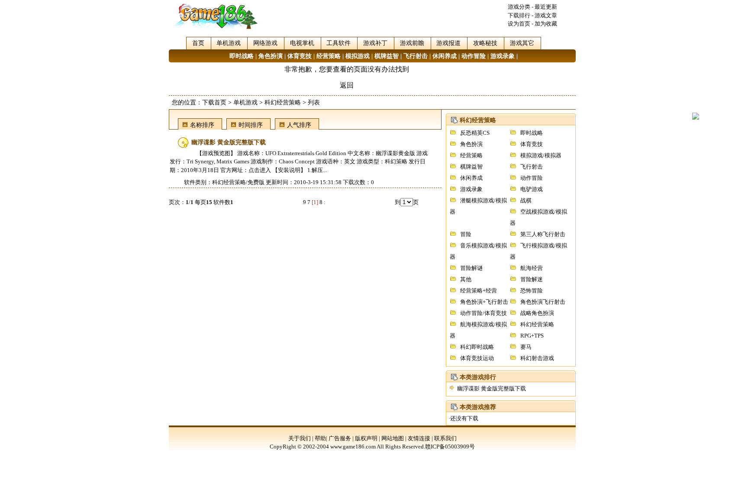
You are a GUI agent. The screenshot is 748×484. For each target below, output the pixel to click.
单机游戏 (245, 102)
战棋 (526, 200)
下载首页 (214, 102)
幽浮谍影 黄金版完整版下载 (491, 388)
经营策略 (328, 56)
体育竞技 (299, 56)
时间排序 (251, 125)
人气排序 (299, 125)
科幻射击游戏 (537, 358)
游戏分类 (519, 6)
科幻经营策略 (282, 102)
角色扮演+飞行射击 (484, 302)
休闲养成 (444, 56)
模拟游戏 (357, 56)
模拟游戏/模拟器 (540, 155)
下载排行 (519, 15)
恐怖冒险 (531, 290)
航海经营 (531, 268)
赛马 (526, 347)
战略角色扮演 (537, 313)
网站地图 (392, 438)
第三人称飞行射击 (542, 234)
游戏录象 (502, 56)
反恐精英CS (475, 133)
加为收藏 (546, 23)
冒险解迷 (531, 279)
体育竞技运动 (477, 358)
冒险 (465, 234)
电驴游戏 (531, 189)
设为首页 (519, 23)
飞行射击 (415, 56)
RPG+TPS (532, 335)
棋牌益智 (386, 56)
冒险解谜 (471, 268)
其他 (465, 279)
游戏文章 (546, 15)
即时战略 (241, 56)
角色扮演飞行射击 (542, 302)
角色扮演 (270, 56)
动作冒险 (473, 56)
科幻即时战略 (477, 347)
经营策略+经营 (478, 290)
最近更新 (546, 6)
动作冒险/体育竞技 (483, 313)
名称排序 (202, 125)
